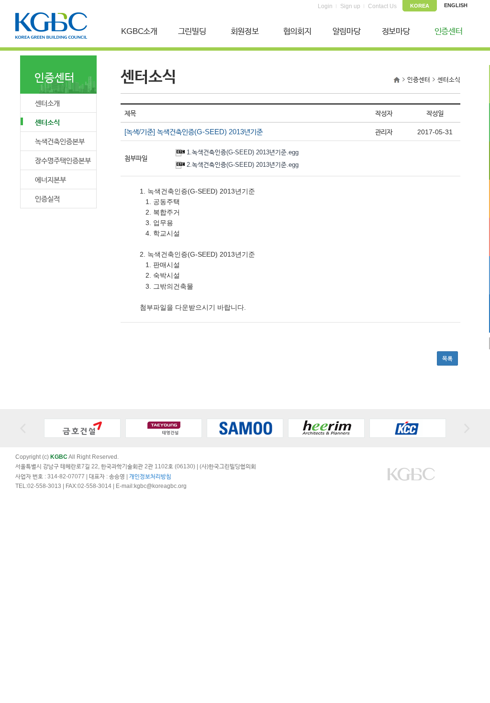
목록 (447, 358)
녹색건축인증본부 (60, 141)
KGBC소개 (139, 31)
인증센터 (448, 31)
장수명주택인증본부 (63, 160)
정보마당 (396, 31)
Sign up (350, 6)
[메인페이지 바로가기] (396, 79)
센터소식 (47, 122)
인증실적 (47, 199)
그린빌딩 (192, 31)
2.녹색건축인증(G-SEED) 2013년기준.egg (243, 164)
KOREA (419, 6)
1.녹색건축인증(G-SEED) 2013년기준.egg (243, 152)
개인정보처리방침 (150, 476)
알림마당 (347, 31)
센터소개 (47, 103)
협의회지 (297, 31)
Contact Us (382, 6)
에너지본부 (50, 179)
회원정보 (245, 31)
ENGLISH (456, 5)
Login (325, 6)
